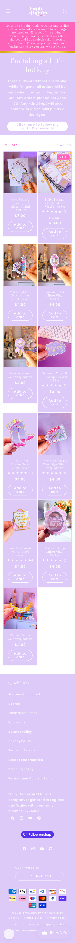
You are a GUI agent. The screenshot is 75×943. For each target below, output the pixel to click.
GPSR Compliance (23, 713)
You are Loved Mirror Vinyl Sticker (54, 295)
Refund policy (33, 917)
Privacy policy (56, 917)
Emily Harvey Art (34, 912)
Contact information (24, 930)
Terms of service (27, 924)
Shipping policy (53, 924)
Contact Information (25, 760)
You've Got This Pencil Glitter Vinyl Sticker (20, 295)
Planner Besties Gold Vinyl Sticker (20, 637)
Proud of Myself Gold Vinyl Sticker (20, 375)
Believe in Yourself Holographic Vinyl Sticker (54, 377)
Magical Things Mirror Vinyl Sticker (55, 552)
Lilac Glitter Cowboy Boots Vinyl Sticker (20, 464)
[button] (8, 11)
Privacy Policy (19, 741)
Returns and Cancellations (30, 778)
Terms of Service (22, 750)
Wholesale (16, 722)
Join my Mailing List (24, 694)
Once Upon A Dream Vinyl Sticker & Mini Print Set (20, 205)
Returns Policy (20, 732)
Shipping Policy (21, 769)
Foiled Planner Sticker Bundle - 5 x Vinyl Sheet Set (55, 203)
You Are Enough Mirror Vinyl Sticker (20, 552)
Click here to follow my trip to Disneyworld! (37, 126)
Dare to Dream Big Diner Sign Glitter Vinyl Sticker (54, 464)
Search (14, 704)
